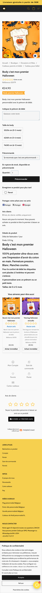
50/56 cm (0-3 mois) (12, 130)
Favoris (13, 377)
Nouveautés (6, 482)
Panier (29, 377)
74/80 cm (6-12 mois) (13, 145)
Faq (3, 490)
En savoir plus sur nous (9, 573)
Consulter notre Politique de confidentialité (17, 570)
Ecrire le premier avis (22, 419)
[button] (4, 8)
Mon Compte (13, 365)
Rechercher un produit (9, 449)
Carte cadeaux (7, 486)
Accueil (5, 63)
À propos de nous (8, 478)
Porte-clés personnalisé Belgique (13, 507)
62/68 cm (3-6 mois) (12, 138)
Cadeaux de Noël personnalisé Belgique (14, 515)
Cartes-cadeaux (13, 386)
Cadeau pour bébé (32, 66)
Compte (5, 453)
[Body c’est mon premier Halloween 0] (21, 39)
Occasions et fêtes (28, 63)
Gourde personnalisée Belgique (12, 511)
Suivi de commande (29, 366)
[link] (21, 589)
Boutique (14, 63)
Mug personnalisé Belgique (11, 503)
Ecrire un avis (18, 79)
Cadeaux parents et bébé (12, 66)
